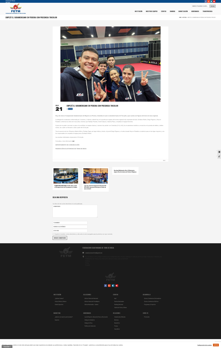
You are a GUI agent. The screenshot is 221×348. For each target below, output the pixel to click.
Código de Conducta (90, 320)
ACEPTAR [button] (216, 345)
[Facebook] (205, 1)
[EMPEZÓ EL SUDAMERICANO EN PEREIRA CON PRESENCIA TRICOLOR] (110, 64)
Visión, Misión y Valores (60, 301)
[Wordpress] (211, 1)
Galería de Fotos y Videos (120, 307)
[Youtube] (214, 1)
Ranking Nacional (118, 304)
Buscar (213, 6)
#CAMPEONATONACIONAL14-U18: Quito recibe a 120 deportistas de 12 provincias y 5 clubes (65, 186)
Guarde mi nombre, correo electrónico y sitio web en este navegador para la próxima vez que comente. (84, 234)
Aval (115, 298)
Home (180, 17)
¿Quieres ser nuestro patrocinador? (64, 317)
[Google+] (208, 1)
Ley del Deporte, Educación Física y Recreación (96, 317)
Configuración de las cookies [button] (204, 345)
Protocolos (147, 317)
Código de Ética (88, 323)
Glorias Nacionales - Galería (91, 304)
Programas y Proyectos (150, 304)
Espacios (57, 320)
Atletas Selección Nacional (91, 298)
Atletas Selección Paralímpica (92, 301)
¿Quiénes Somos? (59, 298)
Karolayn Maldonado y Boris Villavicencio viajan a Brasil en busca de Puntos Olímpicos (125, 171)
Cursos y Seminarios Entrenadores (152, 298)
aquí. (73, 141)
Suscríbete (117, 329)
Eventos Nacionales (119, 301)
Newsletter (117, 323)
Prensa (116, 326)
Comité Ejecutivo (59, 304)
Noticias (7, 4)
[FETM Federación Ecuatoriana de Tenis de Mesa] (110, 276)
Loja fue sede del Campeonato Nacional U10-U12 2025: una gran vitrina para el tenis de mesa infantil (95, 187)
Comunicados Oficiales (10, 0)
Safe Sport (8, 2)
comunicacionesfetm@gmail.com (93, 253)
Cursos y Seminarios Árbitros (151, 301)
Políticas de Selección (90, 326)
